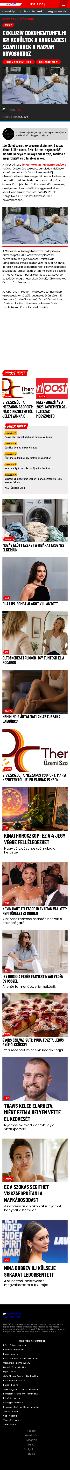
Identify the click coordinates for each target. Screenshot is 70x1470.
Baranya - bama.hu (13, 1349)
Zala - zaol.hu (10, 1424)
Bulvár (32, 1444)
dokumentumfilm (48, 62)
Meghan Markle (57, 11)
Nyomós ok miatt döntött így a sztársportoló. (29, 1127)
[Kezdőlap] (11, 4)
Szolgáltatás (32, 1449)
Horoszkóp (8, 11)
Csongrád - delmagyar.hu (16, 1363)
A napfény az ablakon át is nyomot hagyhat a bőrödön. (32, 1208)
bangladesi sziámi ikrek (18, 62)
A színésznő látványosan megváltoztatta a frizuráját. (26, 1283)
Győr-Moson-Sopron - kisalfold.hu (20, 1376)
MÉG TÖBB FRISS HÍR (15, 487)
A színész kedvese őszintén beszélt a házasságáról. (32, 921)
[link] (8, 396)
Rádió (32, 1453)
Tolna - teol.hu (10, 1411)
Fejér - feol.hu (9, 1371)
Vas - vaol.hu (10, 1416)
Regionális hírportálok (32, 1340)
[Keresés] (55, 4)
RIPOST (6, 19)
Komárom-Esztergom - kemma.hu (20, 1394)
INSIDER (29, 19)
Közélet (32, 1430)
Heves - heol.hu (11, 1385)
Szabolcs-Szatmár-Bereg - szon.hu (21, 1407)
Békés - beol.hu (10, 1354)
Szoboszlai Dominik (31, 11)
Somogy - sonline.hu (13, 1402)
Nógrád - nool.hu (12, 1398)
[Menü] (63, 4)
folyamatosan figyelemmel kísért (44, 165)
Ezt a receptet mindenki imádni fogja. (33, 1050)
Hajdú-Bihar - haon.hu (14, 1380)
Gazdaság (32, 1435)
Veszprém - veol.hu (12, 1420)
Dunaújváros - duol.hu (14, 1367)
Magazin (32, 1440)
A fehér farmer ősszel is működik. (29, 986)
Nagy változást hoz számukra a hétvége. (30, 850)
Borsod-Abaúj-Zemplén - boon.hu (20, 1358)
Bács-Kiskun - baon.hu (15, 1345)
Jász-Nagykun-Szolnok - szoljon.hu (21, 1389)
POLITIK (17, 19)
